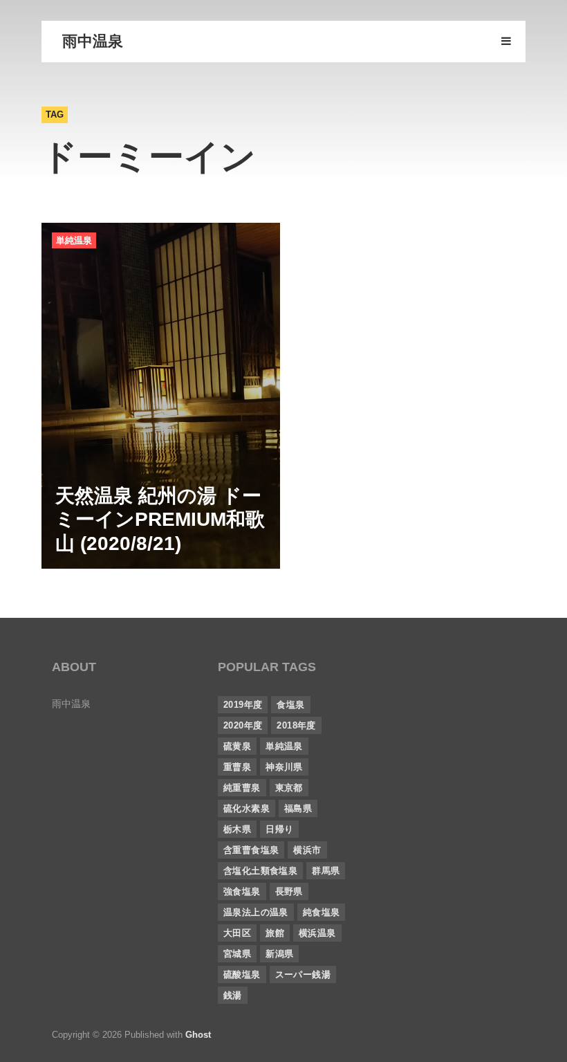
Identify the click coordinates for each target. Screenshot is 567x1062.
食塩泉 (290, 704)
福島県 (298, 808)
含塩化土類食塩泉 (260, 871)
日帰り (279, 829)
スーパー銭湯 (303, 974)
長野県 (289, 891)
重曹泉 (237, 767)
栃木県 (237, 829)
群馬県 (326, 871)
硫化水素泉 (246, 808)
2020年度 (242, 725)
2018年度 (296, 725)
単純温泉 (74, 240)
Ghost (198, 1034)
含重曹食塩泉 (251, 850)
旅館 (275, 933)
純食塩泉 (321, 912)
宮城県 (237, 954)
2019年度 (242, 704)
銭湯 (232, 995)
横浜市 (307, 850)
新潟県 (279, 954)
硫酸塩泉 (242, 974)
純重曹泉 (242, 787)
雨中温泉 (92, 41)
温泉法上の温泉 (255, 912)
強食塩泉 (242, 891)
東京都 (289, 787)
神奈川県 (284, 767)
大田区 (237, 933)
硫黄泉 (237, 746)
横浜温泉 (317, 933)
